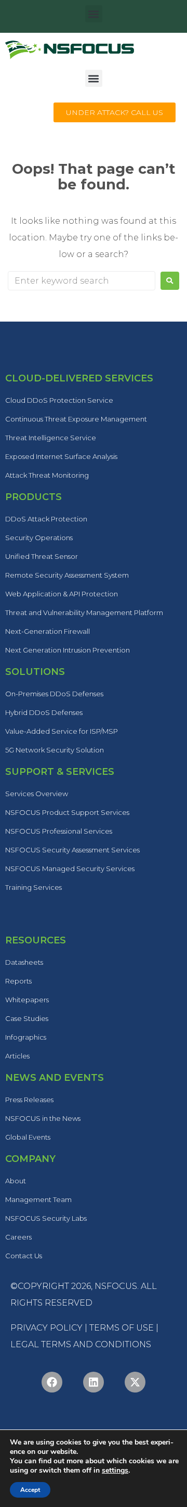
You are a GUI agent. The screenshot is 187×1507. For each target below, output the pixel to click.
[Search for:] (81, 280)
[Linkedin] (93, 1382)
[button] (93, 13)
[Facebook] (52, 1382)
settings (115, 1470)
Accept (30, 1490)
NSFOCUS (116, 1286)
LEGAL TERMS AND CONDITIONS (80, 1344)
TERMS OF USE (121, 1328)
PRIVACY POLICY (46, 1328)
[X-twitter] (135, 1382)
